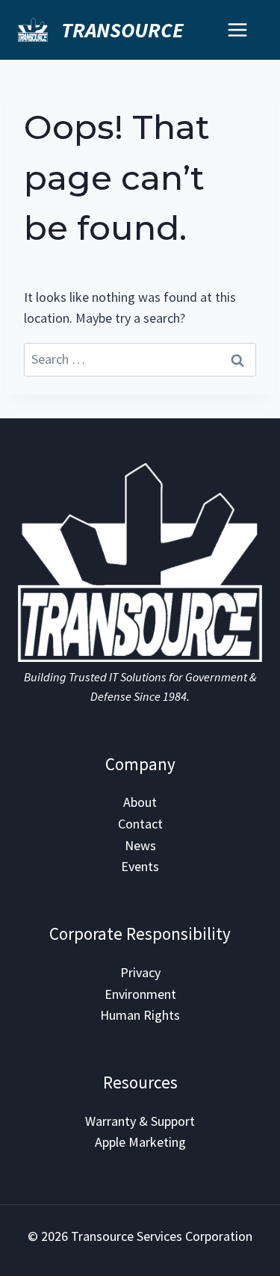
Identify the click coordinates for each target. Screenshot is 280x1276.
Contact (140, 823)
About (140, 802)
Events (140, 866)
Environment (140, 994)
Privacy (140, 972)
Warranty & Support (140, 1121)
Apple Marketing (140, 1141)
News (140, 845)
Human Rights (140, 1014)
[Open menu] (237, 29)
